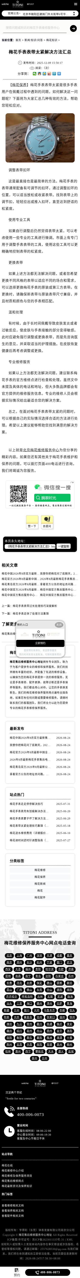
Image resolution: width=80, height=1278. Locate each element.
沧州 (39, 1017)
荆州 (9, 1044)
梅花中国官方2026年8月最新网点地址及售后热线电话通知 (37, 589)
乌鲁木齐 (49, 1010)
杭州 (39, 962)
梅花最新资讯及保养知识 (17, 1186)
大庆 (16, 1017)
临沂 (59, 1024)
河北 (19, 983)
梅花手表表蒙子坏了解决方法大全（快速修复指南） (30, 818)
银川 (26, 1010)
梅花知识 (51, 40)
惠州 (18, 1051)
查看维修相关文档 (13, 1205)
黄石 (29, 1037)
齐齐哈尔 (11, 996)
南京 (9, 962)
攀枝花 (39, 1051)
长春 (9, 983)
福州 (28, 969)
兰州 (16, 1010)
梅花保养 (19, 85)
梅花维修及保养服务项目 (17, 1175)
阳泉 (6, 1017)
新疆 (6, 1010)
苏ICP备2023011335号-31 (48, 1239)
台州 (44, 1058)
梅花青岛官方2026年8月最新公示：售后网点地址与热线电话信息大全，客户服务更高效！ (30, 767)
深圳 (39, 955)
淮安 (69, 1024)
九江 (19, 1024)
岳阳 (9, 1037)
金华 (59, 1030)
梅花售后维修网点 (13, 1181)
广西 (19, 989)
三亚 (19, 1003)
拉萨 (59, 1003)
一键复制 (63, 546)
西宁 (28, 1051)
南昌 (18, 976)
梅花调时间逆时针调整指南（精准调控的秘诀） (30, 840)
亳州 (29, 1030)
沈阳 (48, 976)
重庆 (69, 955)
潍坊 (9, 1024)
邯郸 (59, 983)
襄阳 (39, 1037)
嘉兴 (39, 1024)
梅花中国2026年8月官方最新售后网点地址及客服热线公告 (37, 573)
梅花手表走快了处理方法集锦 (31, 613)
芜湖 (60, 996)
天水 (51, 1051)
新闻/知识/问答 (34, 40)
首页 (18, 40)
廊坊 (69, 983)
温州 (62, 1017)
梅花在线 (7, 1165)
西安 (8, 969)
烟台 (9, 1030)
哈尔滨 (49, 969)
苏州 (71, 976)
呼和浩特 (27, 996)
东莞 (39, 989)
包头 (72, 1010)
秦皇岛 (28, 1017)
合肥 (61, 969)
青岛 (38, 976)
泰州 (34, 1058)
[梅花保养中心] (30, 4)
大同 (36, 1010)
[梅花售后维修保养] (40, 1083)
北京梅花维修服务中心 (41, 450)
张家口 (51, 1017)
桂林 (8, 1051)
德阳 (59, 989)
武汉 (69, 962)
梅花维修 (40, 870)
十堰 (69, 1037)
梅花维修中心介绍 (13, 1170)
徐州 (72, 1017)
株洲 (49, 1037)
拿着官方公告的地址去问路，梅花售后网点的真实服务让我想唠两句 (30, 774)
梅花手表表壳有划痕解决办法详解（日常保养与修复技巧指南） (30, 811)
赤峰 (62, 1010)
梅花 (40, 890)
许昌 (29, 1044)
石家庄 (59, 976)
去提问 (47, 526)
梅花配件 (40, 897)
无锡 (50, 996)
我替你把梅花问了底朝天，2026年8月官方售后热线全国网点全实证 (30, 745)
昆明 (8, 976)
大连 (18, 969)
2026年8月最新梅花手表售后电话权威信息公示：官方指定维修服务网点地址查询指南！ (30, 759)
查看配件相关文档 (13, 1215)
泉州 (59, 1044)
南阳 (39, 1044)
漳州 (49, 1003)
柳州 (69, 1044)
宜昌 (19, 1044)
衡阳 (19, 1037)
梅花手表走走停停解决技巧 (26, 804)
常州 (29, 1024)
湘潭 (59, 1037)
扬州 (49, 1030)
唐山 (49, 983)
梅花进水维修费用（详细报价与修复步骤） (30, 833)
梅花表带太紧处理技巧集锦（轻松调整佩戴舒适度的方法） (30, 825)
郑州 (19, 962)
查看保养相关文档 (13, 1210)
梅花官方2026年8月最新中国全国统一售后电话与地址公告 (37, 579)
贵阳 (38, 969)
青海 (69, 1003)
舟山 (39, 1030)
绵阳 (69, 989)
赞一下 (32, 526)
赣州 (39, 1003)
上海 (19, 955)
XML (70, 1239)
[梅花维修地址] (17, 4)
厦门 (59, 962)
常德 (49, 1044)
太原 (29, 983)
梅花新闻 (40, 883)
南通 (49, 1024)
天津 (49, 955)
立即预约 (40, 643)
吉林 (40, 996)
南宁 (28, 976)
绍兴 (19, 1030)
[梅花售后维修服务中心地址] (5, 4)
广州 (29, 955)
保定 (39, 983)
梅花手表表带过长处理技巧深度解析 (35, 606)
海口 (29, 1003)
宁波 (49, 962)
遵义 (61, 1051)
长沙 (29, 962)
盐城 (71, 1051)
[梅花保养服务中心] (55, 1083)
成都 (59, 955)
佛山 (29, 989)
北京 (9, 955)
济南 (71, 969)
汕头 (9, 1003)
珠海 (70, 996)
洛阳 (69, 1030)
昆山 (9, 989)
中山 (49, 989)
